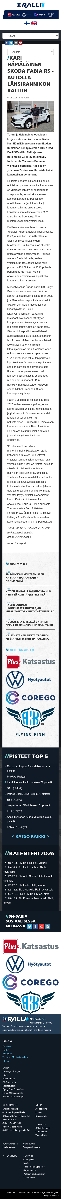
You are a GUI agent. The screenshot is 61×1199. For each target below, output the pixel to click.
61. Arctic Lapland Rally (13, 1112)
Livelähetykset (9, 1147)
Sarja (5, 1067)
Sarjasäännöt (8, 1078)
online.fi (55, 1195)
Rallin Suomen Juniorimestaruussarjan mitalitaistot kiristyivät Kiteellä (30, 608)
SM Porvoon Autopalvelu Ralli (16, 1130)
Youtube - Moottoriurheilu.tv (15, 1057)
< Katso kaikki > (30, 836)
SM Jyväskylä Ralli (11, 1123)
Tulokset (40, 1124)
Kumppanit (29, 1143)
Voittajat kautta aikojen (13, 1096)
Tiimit (5, 1074)
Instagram (7, 1053)
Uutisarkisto (21, 650)
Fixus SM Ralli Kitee (12, 1126)
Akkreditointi (41, 1108)
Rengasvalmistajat (31, 1147)
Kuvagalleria (41, 1115)
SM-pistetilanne (42, 1127)
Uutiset (38, 1112)
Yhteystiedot (10, 1155)
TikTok (5, 1060)
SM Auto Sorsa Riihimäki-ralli (16, 1115)
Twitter (5, 1049)
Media (38, 1104)
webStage (40, 1192)
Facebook (7, 1046)
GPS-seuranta (9, 1082)
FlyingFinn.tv (10, 1143)
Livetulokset (41, 1131)
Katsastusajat (8, 1085)
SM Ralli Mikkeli (10, 1108)
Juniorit (28, 1155)
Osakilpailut (10, 1104)
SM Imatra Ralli (9, 1119)
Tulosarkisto (41, 1135)
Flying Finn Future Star (13, 1089)
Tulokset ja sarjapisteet (34, 1166)
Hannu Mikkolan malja (12, 1092)
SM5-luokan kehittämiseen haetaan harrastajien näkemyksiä (25, 577)
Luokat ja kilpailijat (11, 1071)
